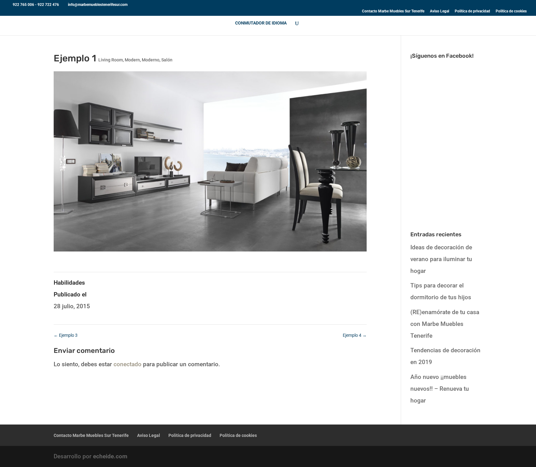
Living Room (110, 59)
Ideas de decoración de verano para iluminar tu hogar (441, 259)
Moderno (150, 59)
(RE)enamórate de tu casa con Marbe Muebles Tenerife (444, 324)
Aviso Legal (439, 11)
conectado (127, 364)
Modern (132, 59)
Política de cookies (511, 11)
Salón (166, 59)
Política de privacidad (472, 11)
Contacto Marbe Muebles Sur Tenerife (393, 11)
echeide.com (110, 456)
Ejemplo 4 (355, 335)
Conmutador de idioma (261, 23)
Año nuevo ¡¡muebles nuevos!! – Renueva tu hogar (439, 388)
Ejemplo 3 (66, 335)
